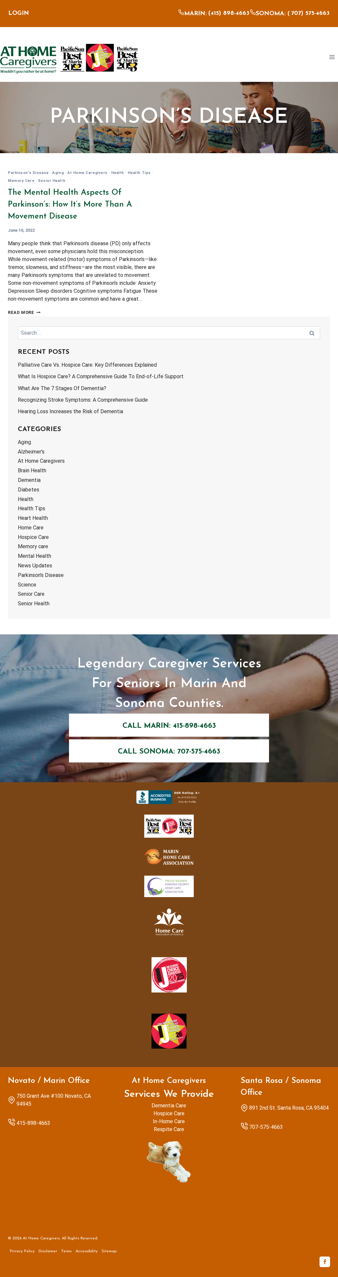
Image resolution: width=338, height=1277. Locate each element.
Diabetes (28, 490)
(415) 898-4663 (229, 14)
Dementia (29, 480)
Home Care (31, 527)
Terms (66, 1251)
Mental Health (34, 556)
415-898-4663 (33, 1123)
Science (27, 585)
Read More (24, 312)
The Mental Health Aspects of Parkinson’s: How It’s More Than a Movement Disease (70, 204)
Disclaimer (48, 1251)
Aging (58, 173)
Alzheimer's (31, 452)
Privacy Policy (22, 1251)
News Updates (35, 565)
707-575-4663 (266, 1127)
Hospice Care (33, 537)
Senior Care (31, 594)
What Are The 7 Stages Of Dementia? (62, 388)
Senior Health (51, 181)
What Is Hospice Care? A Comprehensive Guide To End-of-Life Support (101, 376)
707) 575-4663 (310, 14)
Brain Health (32, 470)
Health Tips (139, 173)
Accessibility (87, 1251)
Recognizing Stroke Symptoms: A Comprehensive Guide (83, 400)
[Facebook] (325, 1262)
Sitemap (109, 1251)
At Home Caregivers (87, 173)
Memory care (21, 181)
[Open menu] (332, 57)
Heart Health (33, 518)
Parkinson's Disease (28, 173)
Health (117, 173)
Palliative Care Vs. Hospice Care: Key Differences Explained (87, 365)
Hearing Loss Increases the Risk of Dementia (70, 411)
